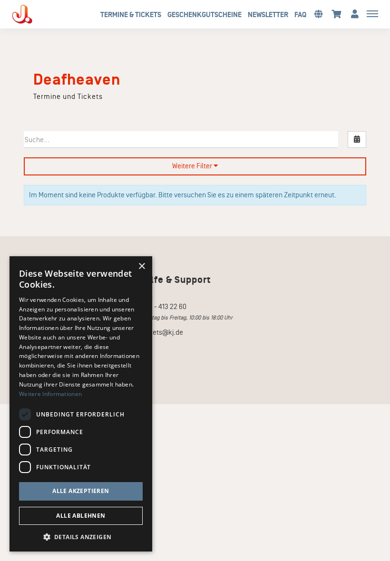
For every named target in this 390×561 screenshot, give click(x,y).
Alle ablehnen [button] (80, 516)
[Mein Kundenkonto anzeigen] (355, 13)
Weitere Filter (193, 166)
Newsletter (268, 15)
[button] (318, 13)
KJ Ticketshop (38, 14)
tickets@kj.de (162, 332)
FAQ (300, 15)
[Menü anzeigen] (372, 13)
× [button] (141, 266)
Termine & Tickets (130, 15)
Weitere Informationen (50, 394)
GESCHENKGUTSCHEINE (204, 15)
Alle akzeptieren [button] (80, 491)
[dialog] (81, 403)
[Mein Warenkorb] (336, 13)
